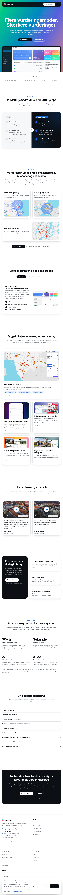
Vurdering (35, 823)
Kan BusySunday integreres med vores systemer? (16, 723)
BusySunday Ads (37, 837)
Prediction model (37, 828)
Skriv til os (39, 793)
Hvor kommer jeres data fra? (10, 714)
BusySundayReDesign (7, 849)
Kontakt (35, 860)
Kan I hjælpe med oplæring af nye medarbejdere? (16, 737)
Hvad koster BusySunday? (9, 728)
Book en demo (37, 857)
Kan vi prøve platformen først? (10, 746)
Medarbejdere (36, 851)
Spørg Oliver (5, 865)
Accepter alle (54, 886)
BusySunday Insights (7, 857)
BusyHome (4, 854)
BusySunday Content (7, 863)
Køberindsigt (31, 276)
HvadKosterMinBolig (7, 851)
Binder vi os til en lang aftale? (10, 733)
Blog (34, 854)
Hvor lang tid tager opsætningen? (11, 719)
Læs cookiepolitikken (16, 891)
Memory (4, 860)
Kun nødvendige (42, 886)
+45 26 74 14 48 (8, 831)
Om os (34, 849)
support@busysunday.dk (11, 829)
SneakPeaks (36, 834)
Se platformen (38, 39)
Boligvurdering (21, 276)
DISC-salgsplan (37, 831)
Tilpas (33, 886)
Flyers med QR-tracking (39, 825)
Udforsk (6, 395)
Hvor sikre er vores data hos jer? (11, 742)
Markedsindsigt (41, 276)
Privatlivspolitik (5, 873)
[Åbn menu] (57, 4)
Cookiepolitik (5, 876)
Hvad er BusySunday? (8, 710)
